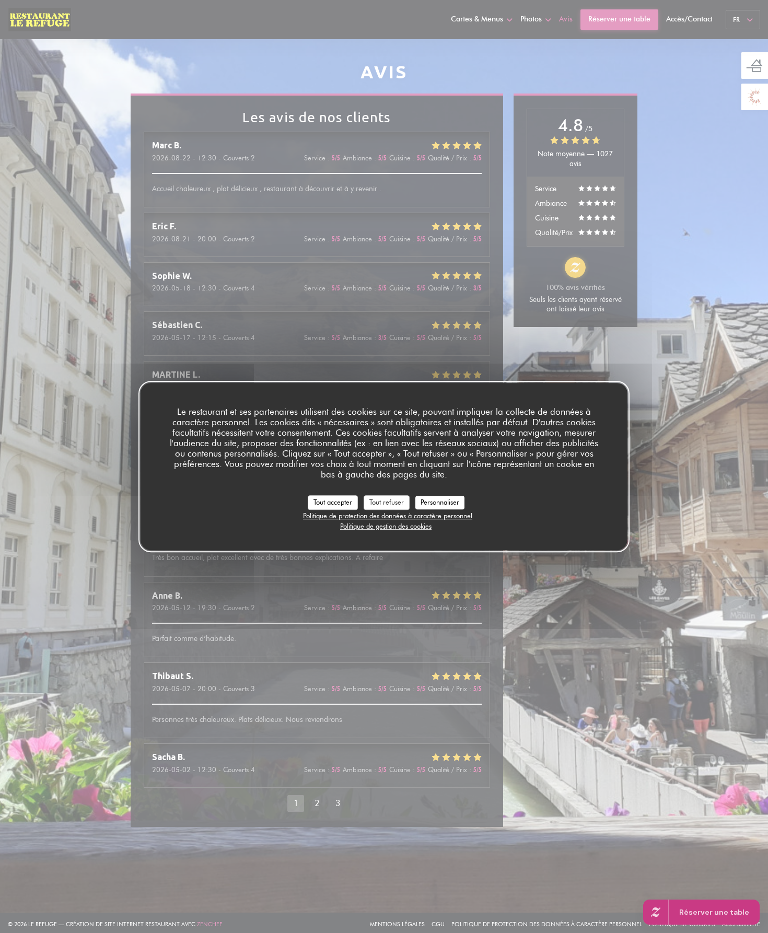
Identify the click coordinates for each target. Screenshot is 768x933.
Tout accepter (332, 502)
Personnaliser (440, 502)
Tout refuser (386, 502)
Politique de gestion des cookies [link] (386, 526)
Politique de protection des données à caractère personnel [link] (387, 515)
